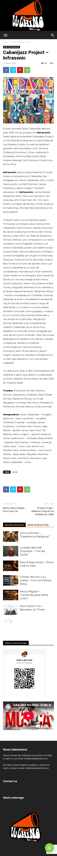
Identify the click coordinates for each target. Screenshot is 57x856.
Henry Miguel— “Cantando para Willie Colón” (34, 595)
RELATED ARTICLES (14, 525)
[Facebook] (6, 70)
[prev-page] (5, 621)
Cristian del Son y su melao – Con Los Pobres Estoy (35, 580)
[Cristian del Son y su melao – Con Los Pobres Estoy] (10, 580)
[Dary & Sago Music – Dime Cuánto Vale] (10, 566)
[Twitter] (13, 70)
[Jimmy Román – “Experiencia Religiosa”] (10, 536)
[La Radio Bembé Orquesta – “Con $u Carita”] (10, 551)
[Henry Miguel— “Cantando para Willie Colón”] (10, 595)
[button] (5, 35)
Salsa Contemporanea (20, 42)
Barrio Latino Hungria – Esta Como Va (14, 510)
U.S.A (15, 472)
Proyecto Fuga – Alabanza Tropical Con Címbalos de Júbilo (42, 511)
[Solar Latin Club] (28, 15)
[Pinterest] (20, 70)
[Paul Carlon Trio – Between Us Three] (10, 609)
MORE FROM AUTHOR (38, 525)
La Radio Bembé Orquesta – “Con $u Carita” (32, 551)
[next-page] (10, 621)
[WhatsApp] (27, 70)
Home (5, 42)
